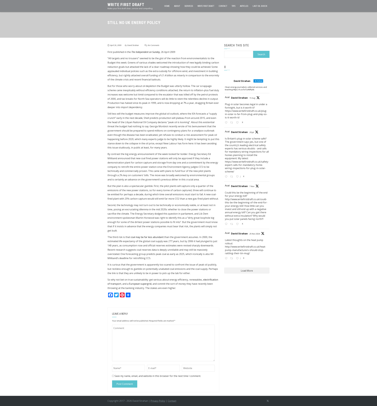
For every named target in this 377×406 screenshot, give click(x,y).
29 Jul (251, 132)
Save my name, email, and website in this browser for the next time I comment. (158, 376)
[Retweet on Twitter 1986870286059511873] (232, 224)
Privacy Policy (158, 400)
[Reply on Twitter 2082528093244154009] (227, 176)
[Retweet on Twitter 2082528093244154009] (232, 176)
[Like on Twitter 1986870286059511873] (238, 224)
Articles (244, 6)
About (177, 6)
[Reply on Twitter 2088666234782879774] (227, 122)
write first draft (126, 4)
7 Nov (251, 186)
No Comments (153, 45)
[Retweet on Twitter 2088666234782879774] (232, 122)
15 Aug (252, 98)
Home (167, 6)
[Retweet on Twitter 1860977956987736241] (232, 258)
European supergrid (140, 283)
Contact (223, 6)
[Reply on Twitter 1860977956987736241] (227, 258)
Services (189, 6)
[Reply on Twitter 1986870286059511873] (227, 224)
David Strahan (133, 45)
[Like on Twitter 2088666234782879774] (238, 122)
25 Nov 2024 (254, 234)
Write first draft (205, 6)
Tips (233, 6)
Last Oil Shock (260, 6)
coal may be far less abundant (147, 237)
